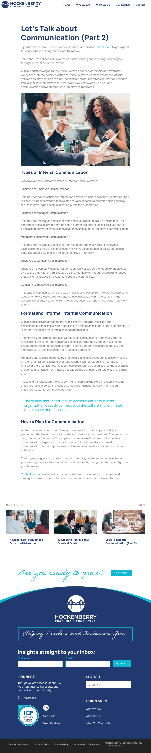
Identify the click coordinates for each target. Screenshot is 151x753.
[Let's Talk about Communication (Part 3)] (123, 522)
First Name (24, 658)
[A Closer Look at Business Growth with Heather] (27, 522)
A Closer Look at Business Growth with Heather (26, 541)
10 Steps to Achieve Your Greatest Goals (73, 541)
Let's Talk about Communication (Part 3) (121, 541)
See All (141, 504)
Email (68, 658)
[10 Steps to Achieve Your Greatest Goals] (75, 522)
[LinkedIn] (46, 708)
